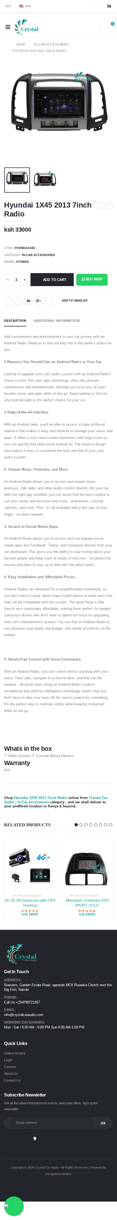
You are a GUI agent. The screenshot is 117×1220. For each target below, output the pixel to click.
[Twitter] (18, 301)
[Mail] (48, 301)
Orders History (15, 1053)
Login (8, 1060)
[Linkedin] (28, 300)
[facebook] (82, 6)
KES (8, 6)
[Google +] (38, 300)
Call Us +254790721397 (22, 1002)
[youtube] (34, 1138)
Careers (10, 1067)
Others (22, 261)
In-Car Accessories (51, 44)
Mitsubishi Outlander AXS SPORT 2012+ (87, 902)
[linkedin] (109, 6)
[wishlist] (53, 896)
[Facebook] (8, 301)
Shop (20, 44)
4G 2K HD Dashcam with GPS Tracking (30, 902)
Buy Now (93, 279)
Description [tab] (15, 320)
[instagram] (97, 6)
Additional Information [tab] (57, 320)
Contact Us (12, 1080)
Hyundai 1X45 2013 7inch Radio (39, 51)
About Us (11, 1073)
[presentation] (13, 110)
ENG (28, 6)
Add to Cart (54, 280)
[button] (94, 28)
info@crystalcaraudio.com (23, 1015)
